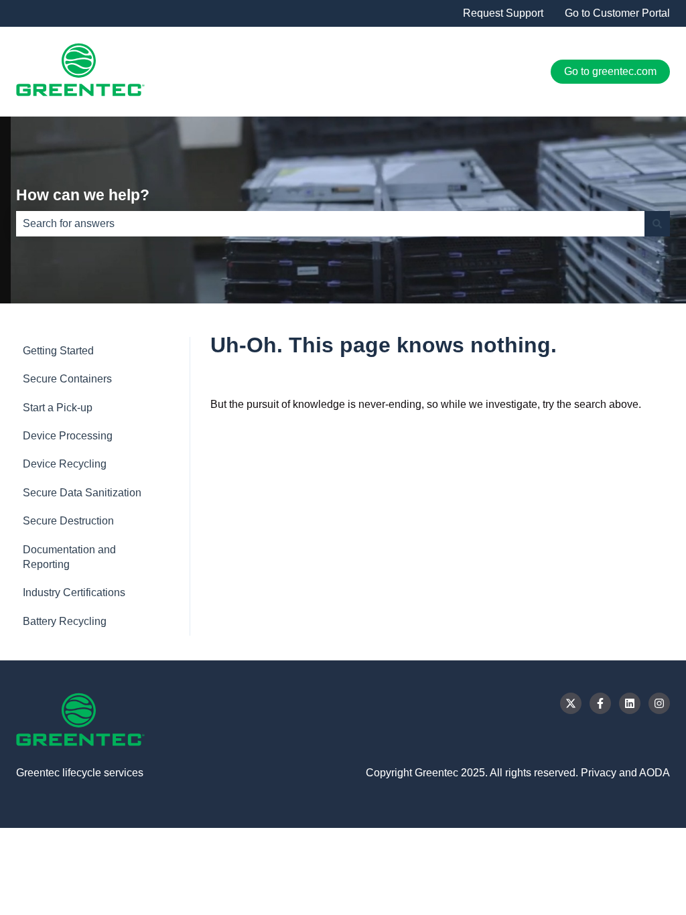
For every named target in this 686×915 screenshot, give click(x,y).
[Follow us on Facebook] (600, 703)
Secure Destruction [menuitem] (68, 520)
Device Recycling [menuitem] (65, 464)
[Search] (657, 223)
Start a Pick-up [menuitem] (57, 407)
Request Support (503, 13)
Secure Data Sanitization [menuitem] (82, 492)
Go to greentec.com (610, 71)
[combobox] (330, 223)
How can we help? (82, 195)
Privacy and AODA (625, 772)
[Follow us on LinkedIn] (629, 703)
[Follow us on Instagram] (659, 703)
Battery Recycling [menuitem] (65, 621)
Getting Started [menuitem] (58, 350)
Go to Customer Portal (617, 13)
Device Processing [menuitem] (68, 435)
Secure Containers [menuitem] (67, 378)
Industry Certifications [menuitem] (74, 592)
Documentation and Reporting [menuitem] (69, 557)
